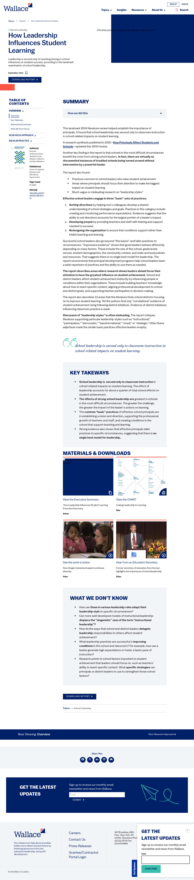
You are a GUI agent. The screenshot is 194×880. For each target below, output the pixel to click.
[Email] (111, 760)
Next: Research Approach (161, 734)
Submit (77, 800)
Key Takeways (17, 120)
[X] (90, 760)
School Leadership (18, 30)
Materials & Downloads (21, 125)
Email (143, 854)
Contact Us (77, 839)
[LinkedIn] (97, 760)
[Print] (104, 760)
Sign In (185, 4)
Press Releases (80, 846)
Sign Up (173, 4)
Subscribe (151, 869)
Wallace (11, 21)
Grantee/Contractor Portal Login (84, 855)
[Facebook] (83, 760)
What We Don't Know (20, 129)
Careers (75, 833)
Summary (15, 116)
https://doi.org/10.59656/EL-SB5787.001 (37, 195)
